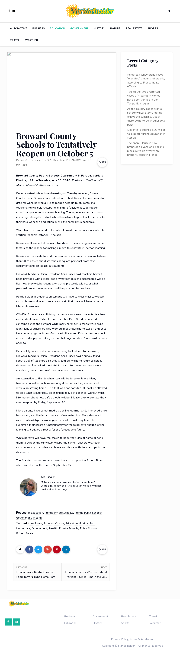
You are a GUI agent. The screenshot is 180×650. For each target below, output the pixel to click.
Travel (15, 40)
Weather (31, 40)
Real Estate (134, 28)
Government (79, 28)
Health (37, 517)
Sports (152, 28)
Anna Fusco (35, 523)
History (99, 28)
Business (38, 28)
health (53, 528)
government (39, 528)
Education (57, 28)
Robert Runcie (25, 533)
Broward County (54, 523)
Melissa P (62, 160)
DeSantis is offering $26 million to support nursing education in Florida (146, 134)
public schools (89, 528)
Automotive (18, 28)
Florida (83, 523)
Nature (115, 28)
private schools (68, 528)
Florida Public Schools (88, 513)
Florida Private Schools (59, 513)
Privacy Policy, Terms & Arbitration (132, 639)
